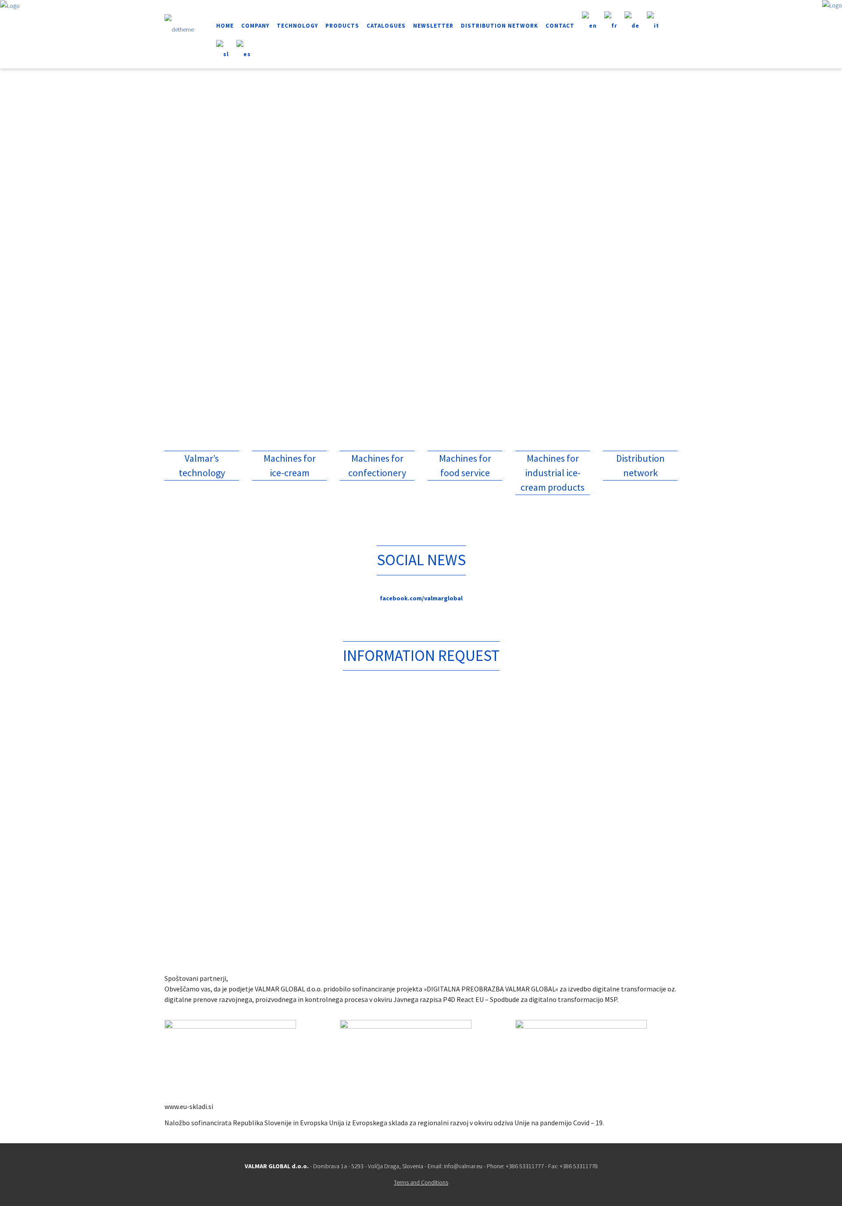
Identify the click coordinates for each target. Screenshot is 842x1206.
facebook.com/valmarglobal (421, 598)
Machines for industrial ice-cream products (553, 472)
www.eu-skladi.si (188, 1106)
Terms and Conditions (421, 1182)
